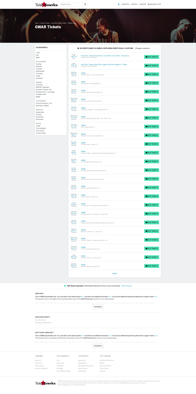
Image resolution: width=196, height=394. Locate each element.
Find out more (126, 286)
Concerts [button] (125, 4)
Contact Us (38, 363)
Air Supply (60, 368)
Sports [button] (134, 4)
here (82, 297)
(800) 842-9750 (155, 4)
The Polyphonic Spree (63, 371)
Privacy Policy (39, 366)
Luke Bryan (60, 366)
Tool (58, 360)
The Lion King (104, 368)
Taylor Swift (60, 363)
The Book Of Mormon (107, 360)
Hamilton (103, 371)
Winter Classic (82, 368)
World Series (82, 363)
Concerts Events (40, 320)
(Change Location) (142, 48)
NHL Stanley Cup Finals (85, 366)
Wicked (102, 363)
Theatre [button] (142, 4)
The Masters (82, 371)
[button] (118, 4)
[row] (114, 56)
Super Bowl (81, 360)
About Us (38, 360)
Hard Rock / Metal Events (43, 323)
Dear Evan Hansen (105, 366)
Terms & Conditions (41, 368)
